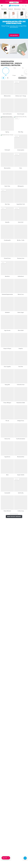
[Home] (14, 6)
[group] (14, 78)
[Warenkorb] (26, 5)
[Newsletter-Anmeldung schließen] (8, 858)
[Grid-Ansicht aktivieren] (3, 78)
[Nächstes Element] (26, 9)
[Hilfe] (25, 858)
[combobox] (22, 78)
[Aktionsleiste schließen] (26, 2)
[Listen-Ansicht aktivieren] (8, 78)
